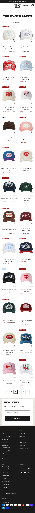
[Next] (27, 392)
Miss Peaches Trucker (9, 199)
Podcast (5, 478)
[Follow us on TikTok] (29, 472)
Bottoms (22, 442)
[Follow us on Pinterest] (21, 472)
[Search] (6, 5)
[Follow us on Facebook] (21, 469)
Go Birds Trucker (9, 320)
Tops (21, 439)
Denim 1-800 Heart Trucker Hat (26, 78)
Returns (5, 442)
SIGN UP (17, 418)
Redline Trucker (26, 259)
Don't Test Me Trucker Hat (9, 169)
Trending (22, 433)
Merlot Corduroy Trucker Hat (26, 321)
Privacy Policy (7, 451)
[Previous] (8, 392)
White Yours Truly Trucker (26, 108)
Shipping (5, 439)
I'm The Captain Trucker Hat (9, 260)
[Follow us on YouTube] (25, 472)
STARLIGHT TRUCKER (26, 230)
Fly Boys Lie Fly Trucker (26, 199)
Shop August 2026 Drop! (17, 1)
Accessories (23, 449)
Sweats (22, 436)
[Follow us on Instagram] (29, 469)
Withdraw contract (9, 454)
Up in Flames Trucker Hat (9, 230)
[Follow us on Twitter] (25, 469)
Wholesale (6, 481)
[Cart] (32, 5)
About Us (5, 475)
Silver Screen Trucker (9, 290)
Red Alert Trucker (9, 77)
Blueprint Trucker (26, 350)
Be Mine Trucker (9, 381)
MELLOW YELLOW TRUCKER (9, 351)
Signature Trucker (26, 168)
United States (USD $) (10, 493)
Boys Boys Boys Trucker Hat (26, 381)
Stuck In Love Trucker (9, 138)
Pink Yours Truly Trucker (26, 290)
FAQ (3, 433)
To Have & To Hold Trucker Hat (9, 48)
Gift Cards (6, 484)
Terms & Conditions (6, 447)
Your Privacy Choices (6, 458)
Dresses (22, 445)
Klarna (4, 487)
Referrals (5, 472)
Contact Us (6, 436)
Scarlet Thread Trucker (9, 108)
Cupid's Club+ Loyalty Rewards (8, 468)
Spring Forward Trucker (26, 139)
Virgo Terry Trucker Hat (26, 48)
